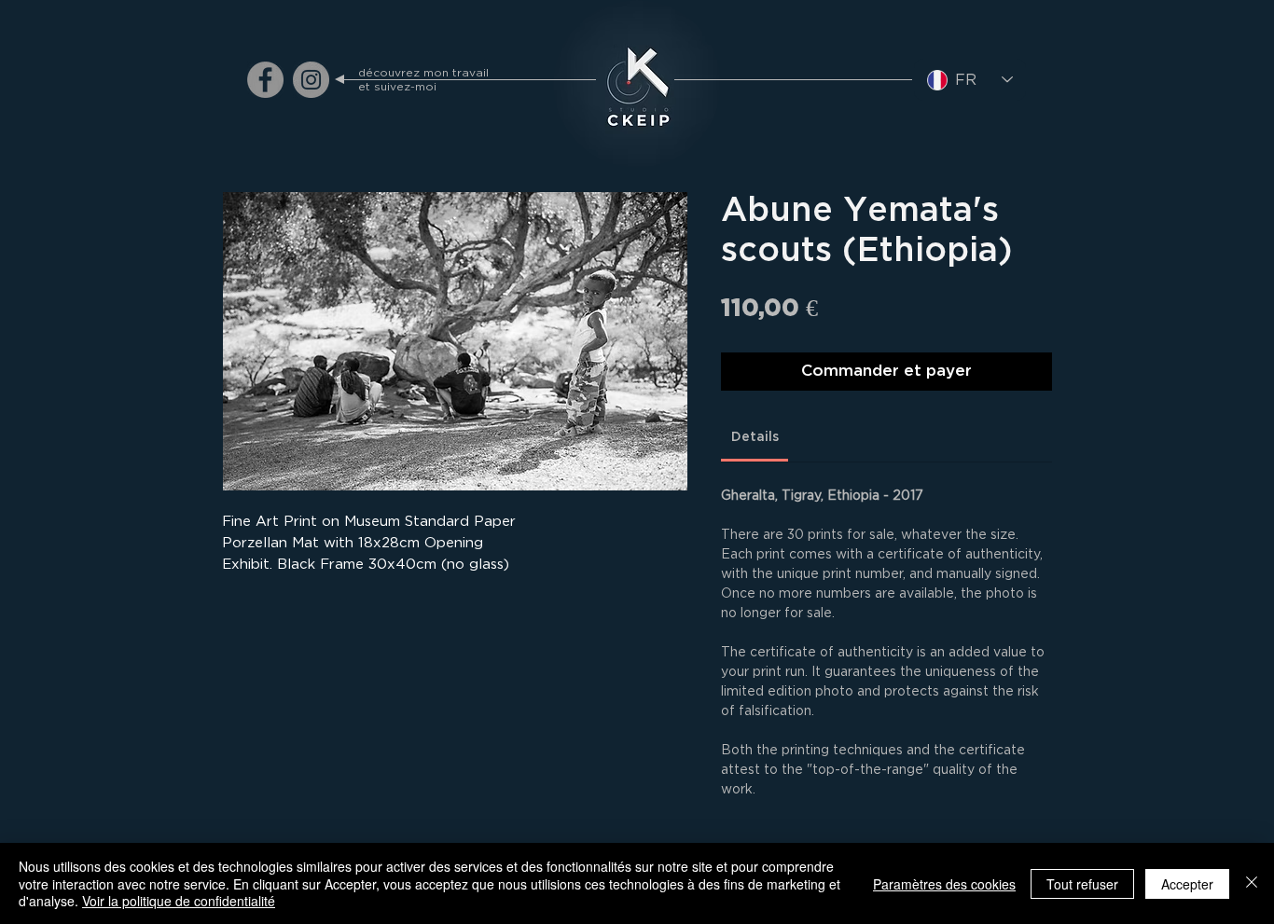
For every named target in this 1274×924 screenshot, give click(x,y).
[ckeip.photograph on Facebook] (265, 80)
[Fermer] (1251, 883)
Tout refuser (1082, 884)
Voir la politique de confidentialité (178, 900)
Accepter (1187, 884)
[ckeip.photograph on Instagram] (311, 80)
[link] (755, 437)
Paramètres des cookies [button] (944, 884)
